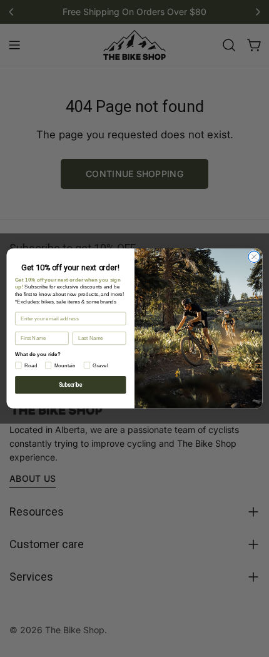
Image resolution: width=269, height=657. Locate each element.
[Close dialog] (254, 256)
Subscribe (70, 385)
